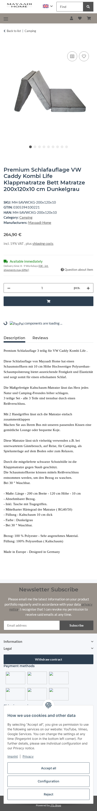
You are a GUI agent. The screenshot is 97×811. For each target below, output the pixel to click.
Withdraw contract (48, 659)
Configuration (48, 781)
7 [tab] (57, 146)
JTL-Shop (55, 805)
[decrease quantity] (9, 288)
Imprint (12, 756)
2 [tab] (35, 146)
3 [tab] (39, 146)
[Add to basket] (7, 45)
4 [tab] (44, 146)
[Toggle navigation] (6, 19)
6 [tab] (53, 146)
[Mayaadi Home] (20, 5)
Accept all (48, 768)
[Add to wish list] (84, 56)
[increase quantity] (88, 288)
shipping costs (42, 243)
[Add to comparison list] (72, 56)
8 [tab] (62, 146)
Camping (25, 217)
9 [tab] (66, 146)
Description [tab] (14, 338)
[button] (47, 6)
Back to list (14, 31)
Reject (48, 794)
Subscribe (76, 625)
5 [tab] (48, 146)
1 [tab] (30, 146)
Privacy (28, 756)
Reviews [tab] (40, 338)
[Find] (88, 6)
